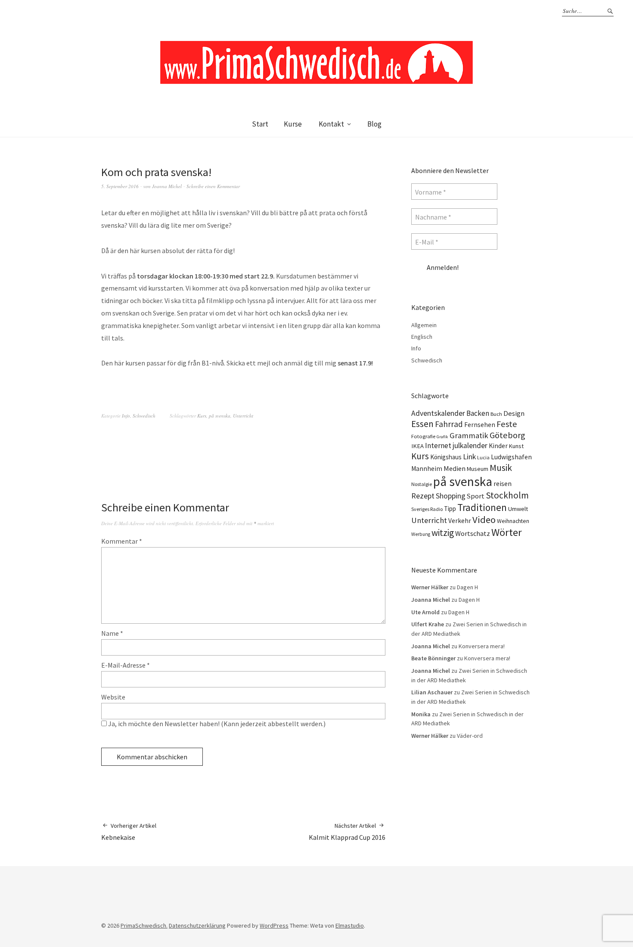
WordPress (274, 925)
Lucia (483, 457)
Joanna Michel (167, 186)
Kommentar (121, 541)
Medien (454, 468)
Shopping (450, 496)
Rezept (422, 496)
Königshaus (446, 457)
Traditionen (482, 507)
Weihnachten (513, 521)
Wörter (506, 532)
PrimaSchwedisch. (144, 925)
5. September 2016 (120, 186)
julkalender (470, 445)
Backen (477, 413)
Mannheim (426, 468)
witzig (442, 532)
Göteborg (507, 435)
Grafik (442, 436)
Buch (496, 414)
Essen (422, 424)
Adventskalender (438, 413)
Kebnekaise (128, 832)
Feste (506, 424)
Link (469, 456)
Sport (475, 496)
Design (513, 413)
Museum (477, 469)
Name (112, 633)
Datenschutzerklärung (197, 925)
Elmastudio (349, 925)
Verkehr (459, 521)
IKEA (417, 446)
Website (113, 697)
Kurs (201, 415)
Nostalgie (421, 484)
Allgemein (424, 325)
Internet (438, 445)
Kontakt (331, 124)
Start (260, 124)
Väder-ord (470, 736)
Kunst (516, 446)
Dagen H (467, 587)
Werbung (420, 534)
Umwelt (518, 509)
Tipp (450, 508)
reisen (502, 483)
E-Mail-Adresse (125, 665)
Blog (374, 124)
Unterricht (243, 415)
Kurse (293, 124)
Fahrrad (449, 424)
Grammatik (469, 435)
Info (126, 415)
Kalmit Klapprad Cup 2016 (347, 832)
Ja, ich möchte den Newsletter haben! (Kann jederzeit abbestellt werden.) (216, 723)
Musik (501, 468)
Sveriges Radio (427, 509)
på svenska (219, 415)
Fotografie (423, 436)
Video (484, 520)
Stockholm (507, 495)
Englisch (421, 336)
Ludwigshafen (511, 456)
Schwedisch (144, 415)
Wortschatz (472, 533)
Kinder (498, 446)
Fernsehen (479, 425)
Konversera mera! (482, 646)
